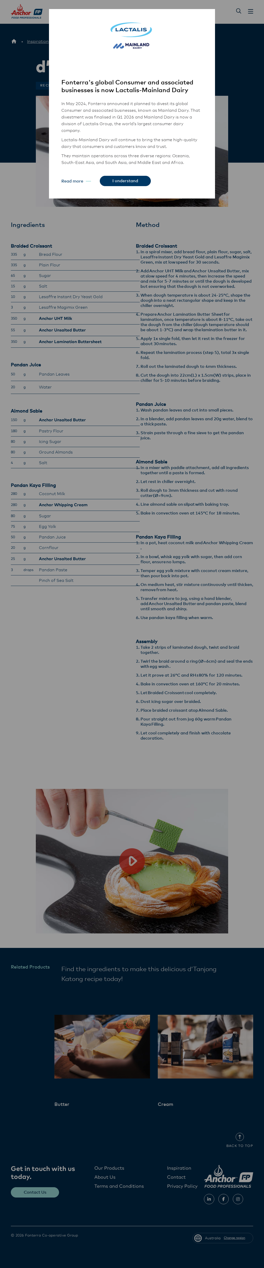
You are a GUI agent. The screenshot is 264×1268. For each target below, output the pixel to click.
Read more (72, 181)
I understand (125, 181)
